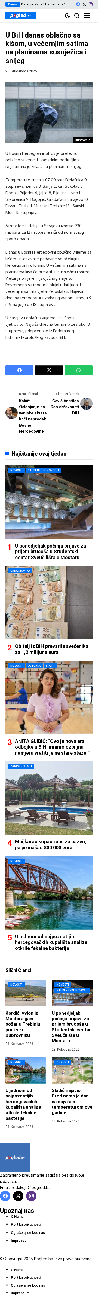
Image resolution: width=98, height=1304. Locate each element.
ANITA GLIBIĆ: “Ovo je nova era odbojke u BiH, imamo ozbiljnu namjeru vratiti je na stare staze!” (52, 747)
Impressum (20, 1240)
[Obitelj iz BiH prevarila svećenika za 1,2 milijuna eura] (49, 602)
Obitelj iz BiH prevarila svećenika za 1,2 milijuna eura (51, 649)
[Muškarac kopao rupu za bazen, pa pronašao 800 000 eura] (49, 798)
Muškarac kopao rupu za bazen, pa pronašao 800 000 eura (50, 844)
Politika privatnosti (26, 1224)
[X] (84, 4)
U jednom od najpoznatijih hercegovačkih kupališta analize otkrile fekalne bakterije (51, 942)
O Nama (17, 1216)
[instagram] (91, 4)
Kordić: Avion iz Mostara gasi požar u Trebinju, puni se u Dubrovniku (23, 1024)
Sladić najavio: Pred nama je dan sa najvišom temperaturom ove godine (72, 1101)
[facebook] (78, 4)
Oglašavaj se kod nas (28, 1233)
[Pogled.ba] (20, 15)
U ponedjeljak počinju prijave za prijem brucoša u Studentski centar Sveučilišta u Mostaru (50, 551)
